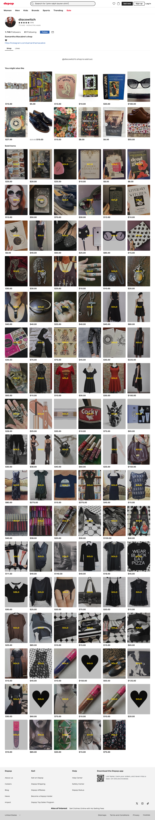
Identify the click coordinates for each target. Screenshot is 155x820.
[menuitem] (7, 10)
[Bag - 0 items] (118, 3)
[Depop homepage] (9, 3)
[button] (26, 23)
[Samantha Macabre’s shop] (10, 22)
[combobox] (62, 3)
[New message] (52, 32)
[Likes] (114, 3)
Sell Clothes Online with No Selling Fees (86, 808)
